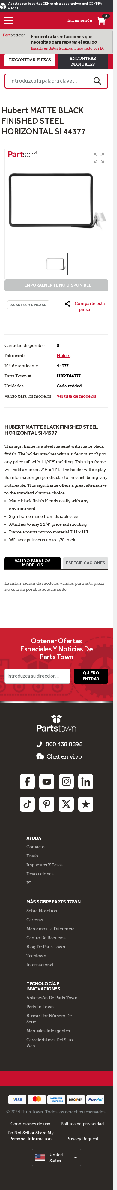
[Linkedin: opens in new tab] (85, 781)
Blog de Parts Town (45, 946)
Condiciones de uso (30, 1123)
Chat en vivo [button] (64, 756)
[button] (99, 158)
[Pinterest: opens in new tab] (46, 804)
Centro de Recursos (45, 937)
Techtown (36, 955)
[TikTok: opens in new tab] (27, 804)
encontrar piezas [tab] (30, 59)
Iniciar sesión (80, 20)
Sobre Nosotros (41, 910)
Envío (32, 855)
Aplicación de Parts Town (51, 997)
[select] (56, 1157)
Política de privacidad (82, 1123)
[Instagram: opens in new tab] (66, 781)
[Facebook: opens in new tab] (27, 781)
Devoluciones (39, 873)
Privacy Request (82, 1138)
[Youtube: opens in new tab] (46, 781)
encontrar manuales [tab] (83, 61)
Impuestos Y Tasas (44, 864)
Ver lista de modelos (76, 396)
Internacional (39, 964)
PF (28, 882)
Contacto (35, 846)
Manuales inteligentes (48, 1030)
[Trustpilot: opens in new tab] (85, 804)
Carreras (34, 919)
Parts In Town (40, 1006)
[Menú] (8, 20)
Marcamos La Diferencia (50, 928)
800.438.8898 (64, 744)
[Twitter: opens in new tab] (66, 804)
